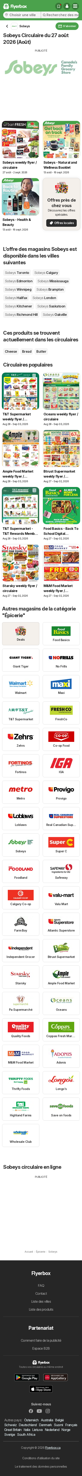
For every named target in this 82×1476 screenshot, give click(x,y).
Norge (65, 1430)
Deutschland (28, 1425)
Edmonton (18, 281)
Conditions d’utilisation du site (41, 1458)
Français (71, 1425)
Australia (47, 1420)
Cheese (11, 351)
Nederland (52, 1430)
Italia (27, 1430)
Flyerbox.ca (52, 1447)
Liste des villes (41, 1301)
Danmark (45, 1425)
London (44, 298)
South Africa (26, 1434)
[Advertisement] (41, 82)
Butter (41, 351)
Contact (41, 1293)
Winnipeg (18, 289)
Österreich (31, 1420)
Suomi (58, 1425)
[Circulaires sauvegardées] (58, 6)
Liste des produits (41, 1309)
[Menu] (75, 6)
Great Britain (12, 1430)
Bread (26, 351)
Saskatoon (51, 306)
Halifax (16, 298)
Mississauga (52, 281)
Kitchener (18, 306)
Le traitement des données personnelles (41, 1466)
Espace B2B (41, 1348)
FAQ (41, 1285)
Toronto (17, 273)
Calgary (46, 273)
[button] (66, 6)
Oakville (55, 314)
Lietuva (37, 1430)
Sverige (9, 1434)
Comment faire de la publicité (41, 1340)
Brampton (49, 289)
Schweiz (10, 1425)
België (59, 1420)
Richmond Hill (21, 314)
